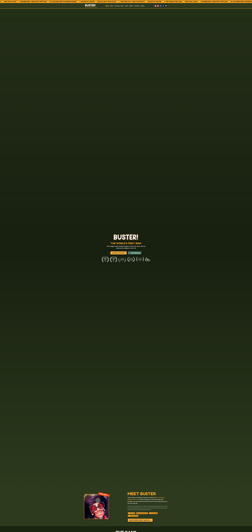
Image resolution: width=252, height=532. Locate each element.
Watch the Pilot (119, 253)
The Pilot (136, 6)
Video (126, 6)
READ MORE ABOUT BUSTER (139, 520)
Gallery (131, 6)
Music (122, 6)
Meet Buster (135, 253)
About (111, 6)
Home (107, 6)
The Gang (116, 6)
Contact (142, 6)
